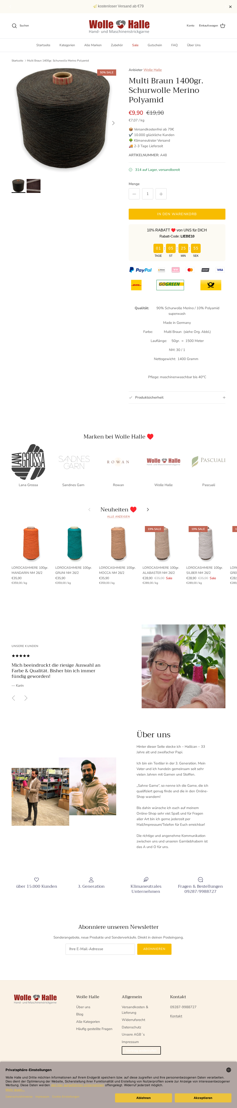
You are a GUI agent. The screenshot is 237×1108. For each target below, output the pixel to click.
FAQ (174, 45)
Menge (134, 184)
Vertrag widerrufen (141, 1050)
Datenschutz (131, 1027)
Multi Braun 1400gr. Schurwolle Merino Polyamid (58, 60)
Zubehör (117, 45)
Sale (135, 45)
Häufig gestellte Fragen (94, 1029)
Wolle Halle (152, 70)
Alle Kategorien (88, 1021)
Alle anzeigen (118, 516)
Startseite (43, 45)
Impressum (130, 1042)
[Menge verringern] (134, 193)
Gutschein (155, 45)
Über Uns (194, 45)
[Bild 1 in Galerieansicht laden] (65, 120)
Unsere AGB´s (133, 1034)
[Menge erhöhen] (161, 193)
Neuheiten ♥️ (118, 509)
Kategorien (67, 45)
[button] (226, 7)
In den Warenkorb (177, 214)
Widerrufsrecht (133, 1019)
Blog (79, 1014)
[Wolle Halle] (118, 26)
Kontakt (176, 1016)
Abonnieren (154, 949)
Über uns (83, 1007)
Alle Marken (93, 45)
